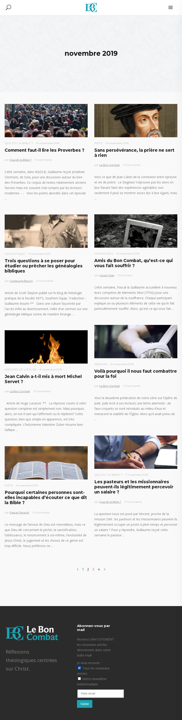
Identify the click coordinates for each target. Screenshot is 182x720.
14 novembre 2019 (47, 143)
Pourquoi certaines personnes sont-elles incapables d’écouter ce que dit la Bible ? (46, 497)
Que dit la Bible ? (19, 143)
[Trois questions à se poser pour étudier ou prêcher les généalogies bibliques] (46, 231)
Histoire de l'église (21, 369)
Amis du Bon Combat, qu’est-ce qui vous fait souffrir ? (133, 263)
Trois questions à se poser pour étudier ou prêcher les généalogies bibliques (44, 266)
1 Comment (125, 275)
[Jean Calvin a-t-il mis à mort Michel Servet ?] (46, 347)
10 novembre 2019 (122, 364)
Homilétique (15, 253)
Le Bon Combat (109, 165)
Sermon (100, 364)
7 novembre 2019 (137, 474)
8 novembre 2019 (51, 369)
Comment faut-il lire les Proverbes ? (44, 150)
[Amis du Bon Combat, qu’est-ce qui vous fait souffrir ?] (136, 231)
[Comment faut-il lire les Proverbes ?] (46, 120)
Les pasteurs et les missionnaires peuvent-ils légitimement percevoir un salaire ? (133, 487)
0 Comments (43, 159)
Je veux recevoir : (89, 663)
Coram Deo (103, 253)
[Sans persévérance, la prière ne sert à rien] (136, 120)
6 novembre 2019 (27, 485)
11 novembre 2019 (39, 253)
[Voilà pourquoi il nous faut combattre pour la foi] (136, 341)
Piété (98, 143)
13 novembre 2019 (117, 143)
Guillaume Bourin (21, 280)
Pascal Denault (19, 512)
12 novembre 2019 (127, 253)
